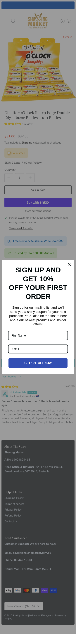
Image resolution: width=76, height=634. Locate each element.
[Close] (69, 264)
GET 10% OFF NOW (38, 363)
